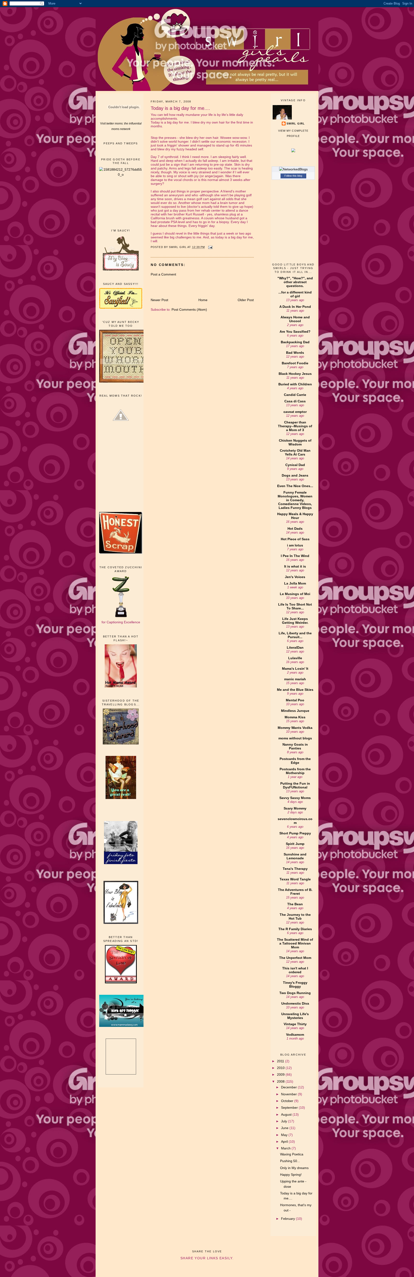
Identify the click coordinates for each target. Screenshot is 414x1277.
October (287, 1101)
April (285, 1141)
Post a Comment (163, 274)
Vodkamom (295, 1034)
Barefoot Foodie (295, 363)
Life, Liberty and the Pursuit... (295, 635)
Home (202, 300)
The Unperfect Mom (295, 958)
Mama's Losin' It (295, 668)
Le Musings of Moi (295, 594)
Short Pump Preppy (295, 833)
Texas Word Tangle (295, 879)
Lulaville (295, 658)
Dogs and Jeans (295, 475)
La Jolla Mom (295, 583)
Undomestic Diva (295, 1003)
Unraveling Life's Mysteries (295, 1016)
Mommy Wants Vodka (295, 728)
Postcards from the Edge (295, 761)
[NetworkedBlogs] (293, 169)
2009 (281, 1074)
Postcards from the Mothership (295, 771)
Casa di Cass (295, 401)
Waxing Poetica (291, 1154)
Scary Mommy (295, 808)
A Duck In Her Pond (295, 307)
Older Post (246, 300)
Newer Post (159, 300)
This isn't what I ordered (295, 970)
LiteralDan (295, 647)
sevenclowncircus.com (295, 821)
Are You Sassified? (295, 331)
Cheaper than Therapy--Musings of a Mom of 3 (295, 426)
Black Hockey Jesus (295, 374)
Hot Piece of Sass (295, 539)
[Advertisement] (121, 202)
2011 (281, 1061)
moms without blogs (295, 738)
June (285, 1128)
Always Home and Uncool (295, 319)
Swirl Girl (296, 123)
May (284, 1135)
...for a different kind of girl (295, 294)
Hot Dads (295, 528)
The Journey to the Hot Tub (295, 916)
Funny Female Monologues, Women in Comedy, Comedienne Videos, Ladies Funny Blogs (295, 500)
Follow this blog (293, 175)
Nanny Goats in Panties (295, 746)
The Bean (295, 904)
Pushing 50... (290, 1161)
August (287, 1114)
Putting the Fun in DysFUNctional (295, 785)
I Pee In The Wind (295, 556)
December (289, 1087)
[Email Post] (210, 247)
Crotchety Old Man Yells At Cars (295, 452)
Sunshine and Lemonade (295, 856)
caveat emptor (295, 412)
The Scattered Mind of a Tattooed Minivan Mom (295, 943)
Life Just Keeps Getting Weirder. (295, 620)
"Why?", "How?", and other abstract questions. (295, 282)
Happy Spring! (291, 1174)
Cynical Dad (295, 465)
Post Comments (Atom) (189, 309)
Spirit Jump (295, 844)
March (286, 1148)
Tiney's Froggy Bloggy (295, 984)
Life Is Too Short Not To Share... (295, 606)
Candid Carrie (295, 395)
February (288, 1219)
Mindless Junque (295, 711)
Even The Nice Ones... (295, 486)
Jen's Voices (295, 577)
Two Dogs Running (295, 993)
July (284, 1121)
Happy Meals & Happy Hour (295, 516)
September (290, 1107)
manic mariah (295, 679)
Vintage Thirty (295, 1024)
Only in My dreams (294, 1168)
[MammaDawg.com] (123, 1026)
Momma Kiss (295, 717)
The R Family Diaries (295, 929)
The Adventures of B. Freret (295, 891)
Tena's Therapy (295, 869)
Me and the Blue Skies (295, 690)
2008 (281, 1081)
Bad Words (295, 352)
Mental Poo (295, 700)
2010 (281, 1068)
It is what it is (295, 566)
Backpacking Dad (295, 342)
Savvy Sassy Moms (295, 798)
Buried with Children (295, 384)
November (289, 1094)
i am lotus (295, 545)
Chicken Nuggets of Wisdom (295, 442)
